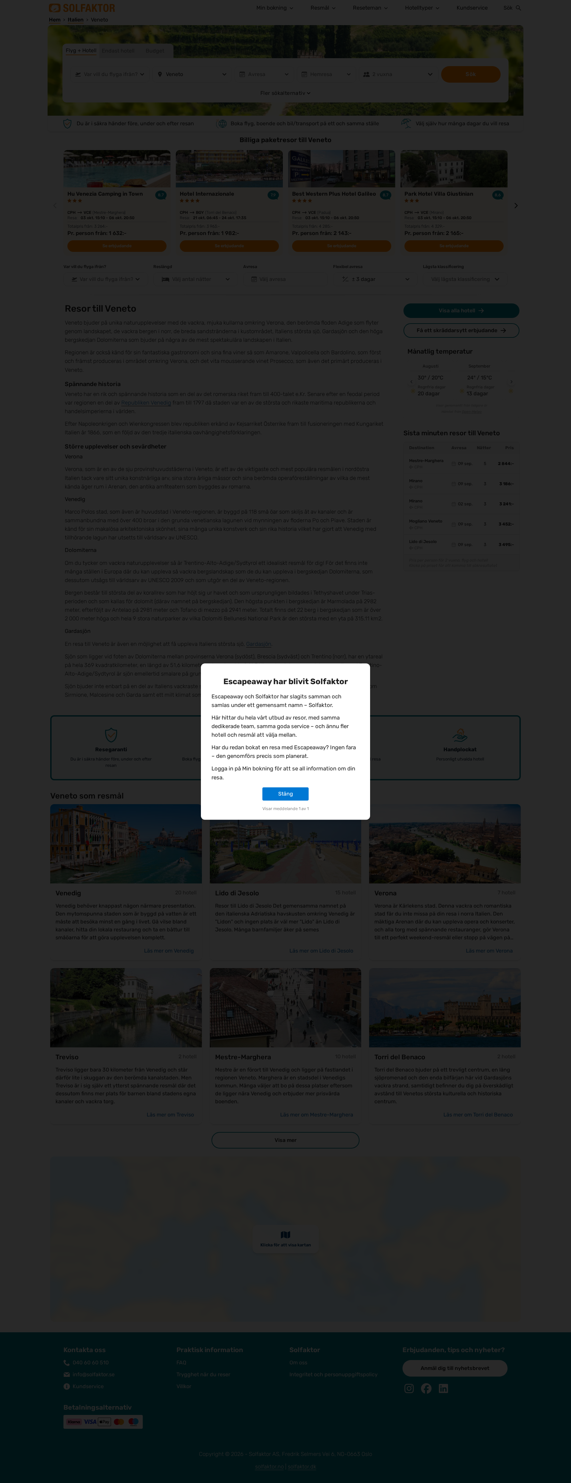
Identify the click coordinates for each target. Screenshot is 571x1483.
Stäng (285, 794)
